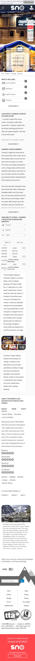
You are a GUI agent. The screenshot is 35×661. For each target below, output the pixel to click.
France (29, 12)
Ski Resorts (20, 12)
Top (3, 73)
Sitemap (26, 605)
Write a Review (18, 65)
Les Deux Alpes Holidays (10, 491)
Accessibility (26, 602)
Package (13, 73)
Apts (22, 495)
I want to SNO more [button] (7, 3)
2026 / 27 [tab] (7, 242)
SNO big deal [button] (28, 2)
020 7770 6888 (15, 638)
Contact (9, 594)
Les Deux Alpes (6, 14)
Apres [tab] (25, 520)
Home (3, 12)
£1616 (15, 256)
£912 (14, 264)
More (19, 73)
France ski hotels (20, 561)
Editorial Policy (9, 605)
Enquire (17, 656)
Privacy (26, 598)
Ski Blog (8, 598)
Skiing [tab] (15, 520)
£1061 (15, 248)
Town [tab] (6, 520)
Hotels (13, 495)
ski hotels (7, 561)
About (26, 591)
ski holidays (29, 559)
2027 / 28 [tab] (20, 242)
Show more (12, 144)
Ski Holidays (11, 12)
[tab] (4, 408)
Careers (26, 594)
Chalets (4, 495)
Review (7, 73)
